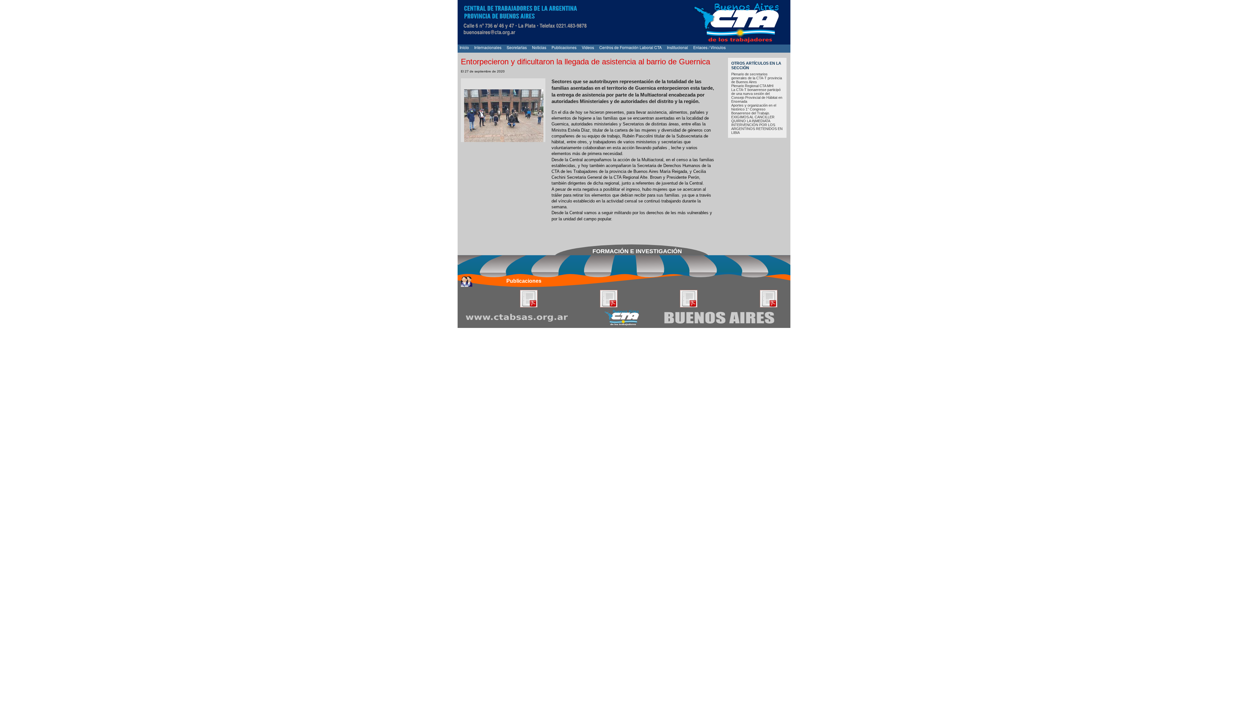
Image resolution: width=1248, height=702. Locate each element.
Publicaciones (564, 47)
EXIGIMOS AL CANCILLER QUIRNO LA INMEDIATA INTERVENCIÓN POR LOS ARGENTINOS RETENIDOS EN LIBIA (757, 125)
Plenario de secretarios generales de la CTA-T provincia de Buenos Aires (756, 78)
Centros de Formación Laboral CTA (630, 47)
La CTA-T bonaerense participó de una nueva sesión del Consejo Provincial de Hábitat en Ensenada (756, 95)
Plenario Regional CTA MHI (752, 86)
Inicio (464, 47)
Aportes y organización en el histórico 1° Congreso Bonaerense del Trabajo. (753, 109)
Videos (588, 47)
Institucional (677, 47)
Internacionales (487, 47)
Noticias (539, 47)
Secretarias (517, 47)
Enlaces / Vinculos (709, 47)
